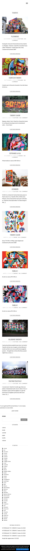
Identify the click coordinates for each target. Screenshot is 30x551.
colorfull (6, 464)
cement (5, 456)
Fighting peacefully (15, 381)
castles (5, 455)
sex (4, 505)
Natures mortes (7, 494)
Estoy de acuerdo (22, 549)
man (5, 484)
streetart (6, 507)
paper (15, 237)
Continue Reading (15, 53)
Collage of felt (7, 461)
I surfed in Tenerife (15, 78)
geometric (6, 474)
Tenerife (6, 512)
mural (5, 490)
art (4, 450)
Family (5, 473)
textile (3, 438)
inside (3, 430)
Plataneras (15, 36)
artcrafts (6, 451)
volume (20, 80)
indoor (5, 476)
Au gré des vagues (6, 538)
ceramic (5, 458)
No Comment (24, 117)
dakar (5, 468)
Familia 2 (15, 271)
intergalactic (7, 479)
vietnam (6, 517)
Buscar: (4, 416)
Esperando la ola (15, 153)
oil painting (6, 497)
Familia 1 (15, 305)
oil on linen (6, 495)
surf (5, 510)
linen (5, 482)
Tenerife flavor (15, 115)
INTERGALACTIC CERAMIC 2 (10, 533)
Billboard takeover (15, 339)
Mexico (5, 486)
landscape (6, 481)
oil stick (6, 499)
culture (5, 466)
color (5, 463)
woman (5, 520)
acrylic (5, 448)
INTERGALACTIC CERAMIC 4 (10, 528)
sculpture (6, 503)
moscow (6, 489)
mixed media (7, 487)
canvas (20, 155)
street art (6, 508)
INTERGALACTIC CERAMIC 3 (10, 530)
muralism (6, 492)
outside (20, 38)
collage (5, 459)
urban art (6, 515)
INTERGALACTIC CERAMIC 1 (10, 535)
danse (5, 469)
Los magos (15, 189)
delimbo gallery (7, 471)
